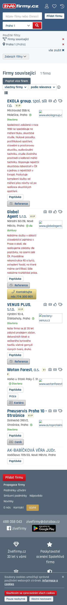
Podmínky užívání (15, 490)
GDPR (32, 508)
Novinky (8, 501)
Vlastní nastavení (41, 599)
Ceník (18, 442)
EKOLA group (25, 103)
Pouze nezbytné (15, 599)
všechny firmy (14, 87)
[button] (47, 6)
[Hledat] (37, 25)
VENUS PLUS (19, 307)
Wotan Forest (23, 370)
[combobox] (22, 16)
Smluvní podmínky (15, 496)
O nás (7, 507)
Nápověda (35, 496)
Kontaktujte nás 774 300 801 (22, 294)
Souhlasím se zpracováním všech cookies (30, 593)
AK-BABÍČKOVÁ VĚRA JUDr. (31, 450)
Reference (21, 204)
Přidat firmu (54, 16)
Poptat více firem (16, 81)
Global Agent (17, 214)
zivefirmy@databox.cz (43, 521)
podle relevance (41, 87)
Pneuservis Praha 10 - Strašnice (27, 413)
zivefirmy (19, 528)
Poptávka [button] (15, 197)
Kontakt (18, 507)
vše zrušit (55, 50)
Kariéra (18, 403)
